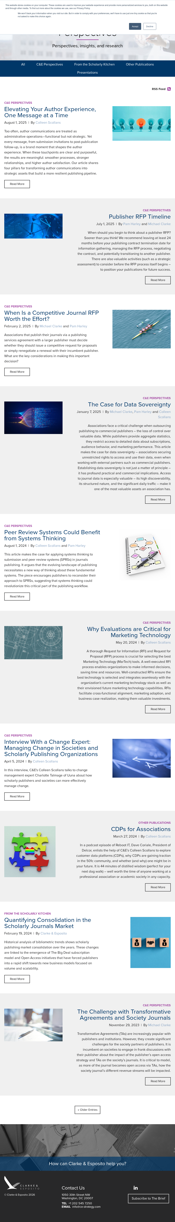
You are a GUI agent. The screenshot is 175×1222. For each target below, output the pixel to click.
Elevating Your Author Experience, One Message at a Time (50, 112)
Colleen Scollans (48, 123)
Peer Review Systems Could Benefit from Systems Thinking (52, 535)
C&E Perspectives (49, 64)
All (23, 64)
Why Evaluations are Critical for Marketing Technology (129, 632)
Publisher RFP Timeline (140, 216)
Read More (17, 184)
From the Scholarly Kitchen (94, 64)
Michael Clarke (159, 224)
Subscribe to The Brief (148, 1198)
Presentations (87, 73)
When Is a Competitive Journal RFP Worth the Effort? (51, 316)
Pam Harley (132, 224)
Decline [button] (149, 26)
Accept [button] (135, 26)
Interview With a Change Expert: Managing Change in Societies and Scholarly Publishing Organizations (51, 748)
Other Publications (140, 64)
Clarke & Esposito (54, 933)
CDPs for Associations (141, 829)
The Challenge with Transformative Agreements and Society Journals (124, 1014)
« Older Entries (87, 1110)
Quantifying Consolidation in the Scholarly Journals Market (47, 923)
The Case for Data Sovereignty (129, 404)
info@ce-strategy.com (86, 1207)
